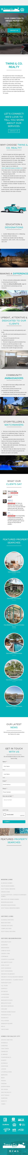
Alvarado (4, 944)
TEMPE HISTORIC (6, 928)
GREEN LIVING (5, 891)
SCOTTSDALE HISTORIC (8, 931)
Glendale (4, 1063)
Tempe (3, 1104)
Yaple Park (5, 1029)
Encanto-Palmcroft (8, 974)
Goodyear (4, 1066)
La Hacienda (5, 994)
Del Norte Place (6, 962)
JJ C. (9, 512)
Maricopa (4, 1075)
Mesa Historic (6, 922)
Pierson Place (6, 1014)
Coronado (4, 956)
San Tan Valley (6, 1092)
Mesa (3, 1077)
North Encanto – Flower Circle (12, 979)
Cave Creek (5, 1048)
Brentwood (5, 947)
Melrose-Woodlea (7, 1006)
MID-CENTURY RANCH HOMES (10, 899)
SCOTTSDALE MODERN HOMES (10, 908)
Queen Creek (5, 1086)
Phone (5, 788)
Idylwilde (4, 991)
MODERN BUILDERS (7, 902)
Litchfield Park (6, 1072)
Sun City (4, 1101)
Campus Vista (5, 950)
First (4, 769)
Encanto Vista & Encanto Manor (12, 977)
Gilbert (3, 1060)
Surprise (4, 1098)
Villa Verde (5, 1020)
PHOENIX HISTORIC (7, 925)
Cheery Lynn (5, 953)
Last (4, 777)
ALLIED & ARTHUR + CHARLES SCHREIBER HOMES (13, 895)
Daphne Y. (10, 500)
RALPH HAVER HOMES (7, 886)
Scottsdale (5, 1095)
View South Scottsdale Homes (14, 679)
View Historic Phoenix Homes (14, 653)
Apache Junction (6, 1040)
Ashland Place (6, 942)
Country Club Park (7, 959)
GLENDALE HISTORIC (7, 919)
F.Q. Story (4, 985)
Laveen (3, 1069)
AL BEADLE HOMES (6, 883)
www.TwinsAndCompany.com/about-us (11, 168)
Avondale (4, 1042)
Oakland (4, 1009)
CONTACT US (14, 131)
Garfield (4, 988)
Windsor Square (6, 1023)
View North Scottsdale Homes (14, 706)
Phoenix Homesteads (8, 1012)
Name (5, 761)
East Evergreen (6, 971)
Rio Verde (4, 1089)
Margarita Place (7, 1000)
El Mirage (4, 1054)
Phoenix (4, 1083)
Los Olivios (5, 997)
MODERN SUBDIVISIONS (8, 905)
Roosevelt (5, 1017)
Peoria (3, 1080)
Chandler (4, 1051)
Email (5, 781)
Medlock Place (6, 1003)
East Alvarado (6, 968)
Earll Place (5, 965)
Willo (3, 1026)
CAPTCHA (5, 810)
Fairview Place (6, 982)
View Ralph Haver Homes (14, 598)
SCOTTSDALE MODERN (8, 889)
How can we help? (8, 796)
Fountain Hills (6, 1057)
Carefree (4, 1045)
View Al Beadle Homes (14, 572)
